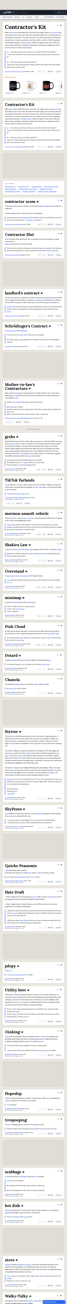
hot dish (7, 1221)
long (24, 660)
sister (36, 580)
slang (20, 1265)
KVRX (20, 533)
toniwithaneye (16, 644)
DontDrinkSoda (14, 1054)
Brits (58, 554)
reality (57, 634)
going (21, 335)
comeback (38, 300)
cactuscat (12, 469)
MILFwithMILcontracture (28, 418)
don (24, 823)
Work (36, 17)
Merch (59, 72)
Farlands (23, 494)
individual (14, 660)
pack (24, 43)
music (13, 444)
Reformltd (15, 560)
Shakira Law (8, 560)
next (33, 1125)
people (15, 32)
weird (36, 487)
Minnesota (8, 1210)
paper (48, 302)
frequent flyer (39, 814)
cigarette (28, 1265)
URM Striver (13, 798)
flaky (33, 1176)
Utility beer (8, 1020)
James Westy (18, 224)
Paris (32, 820)
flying (36, 684)
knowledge (25, 218)
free (54, 248)
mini (29, 518)
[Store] (59, 12)
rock (22, 453)
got (36, 335)
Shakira (40, 554)
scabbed (8, 1176)
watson (12, 978)
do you (18, 609)
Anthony (9, 779)
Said (40, 487)
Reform (27, 549)
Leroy (8, 580)
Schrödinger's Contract (12, 191)
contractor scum (23, 187)
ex (7, 52)
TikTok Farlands (9, 498)
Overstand (7, 586)
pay (53, 206)
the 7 (8, 582)
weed (40, 1050)
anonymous (13, 668)
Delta (6, 814)
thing (44, 1129)
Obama (14, 791)
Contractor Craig (19, 71)
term (12, 518)
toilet (25, 1125)
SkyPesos (7, 826)
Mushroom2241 (20, 881)
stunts (23, 975)
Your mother (17, 402)
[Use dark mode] (62, 12)
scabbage (7, 1194)
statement (24, 576)
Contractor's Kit (9, 71)
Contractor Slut (36, 187)
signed (14, 331)
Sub (7, 239)
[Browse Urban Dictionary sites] (8, 12)
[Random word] (54, 12)
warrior (51, 525)
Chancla (7, 692)
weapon (16, 684)
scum (34, 220)
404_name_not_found (17, 826)
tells (18, 602)
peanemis (22, 877)
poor (14, 816)
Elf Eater (14, 586)
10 (23, 1017)
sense (49, 660)
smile (16, 398)
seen (47, 1098)
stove (6, 1285)
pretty (21, 638)
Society (29, 17)
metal (21, 465)
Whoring (7, 244)
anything (49, 251)
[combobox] (35, 12)
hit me (14, 688)
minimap (7, 615)
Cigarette (8, 1265)
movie (32, 877)
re (15, 634)
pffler (13, 927)
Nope (12, 407)
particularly (23, 1176)
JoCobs (14, 1194)
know (22, 609)
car (11, 971)
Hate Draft (7, 927)
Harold (9, 794)
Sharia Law (17, 549)
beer (29, 43)
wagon (24, 518)
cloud (22, 640)
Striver (7, 798)
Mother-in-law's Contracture (47, 191)
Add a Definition (49, 17)
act (9, 1125)
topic (17, 576)
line (40, 525)
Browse (17, 17)
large (51, 1210)
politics (52, 773)
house (41, 248)
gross (42, 1185)
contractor (29, 220)
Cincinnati (14, 913)
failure (17, 758)
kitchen (9, 1278)
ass (53, 239)
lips (17, 393)
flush (34, 1129)
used (20, 340)
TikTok (7, 485)
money (9, 311)
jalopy (6, 978)
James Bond (17, 975)
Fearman (19, 316)
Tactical (9, 525)
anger (49, 897)
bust (39, 1041)
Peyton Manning (25, 920)
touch (49, 634)
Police (7, 1036)
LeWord (13, 615)
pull (12, 975)
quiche (17, 877)
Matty (15, 62)
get (43, 206)
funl (20, 346)
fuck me (9, 1276)
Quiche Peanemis (9, 881)
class (56, 739)
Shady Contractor (10, 189)
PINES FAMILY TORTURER (21, 498)
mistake (59, 549)
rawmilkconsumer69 (17, 1109)
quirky (39, 873)
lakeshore (15, 1020)
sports (35, 897)
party (33, 52)
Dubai (31, 554)
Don (8, 1181)
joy (13, 395)
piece (30, 873)
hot (19, 1217)
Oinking (7, 1054)
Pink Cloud (7, 644)
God (25, 462)
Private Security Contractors (28, 189)
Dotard (7, 668)
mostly (14, 602)
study (12, 770)
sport (34, 904)
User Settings (60, 17)
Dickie (9, 307)
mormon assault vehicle (11, 533)
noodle (15, 1217)
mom (10, 688)
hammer (54, 32)
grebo (6, 469)
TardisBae (13, 692)
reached (10, 494)
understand (10, 576)
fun (28, 770)
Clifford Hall (14, 1221)
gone (6, 756)
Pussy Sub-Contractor (51, 187)
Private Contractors (29, 191)
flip (45, 684)
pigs (46, 1050)
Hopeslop (7, 1109)
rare (28, 1101)
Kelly (13, 307)
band (34, 462)
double (46, 206)
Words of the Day (8, 17)
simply (26, 1217)
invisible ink (23, 331)
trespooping (8, 1133)
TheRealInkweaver (18, 1133)
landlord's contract (46, 189)
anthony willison (14, 1285)
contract (9, 331)
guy (31, 753)
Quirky (7, 870)
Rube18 (17, 255)
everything (30, 602)
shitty (8, 971)
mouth (41, 1276)
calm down (46, 664)
